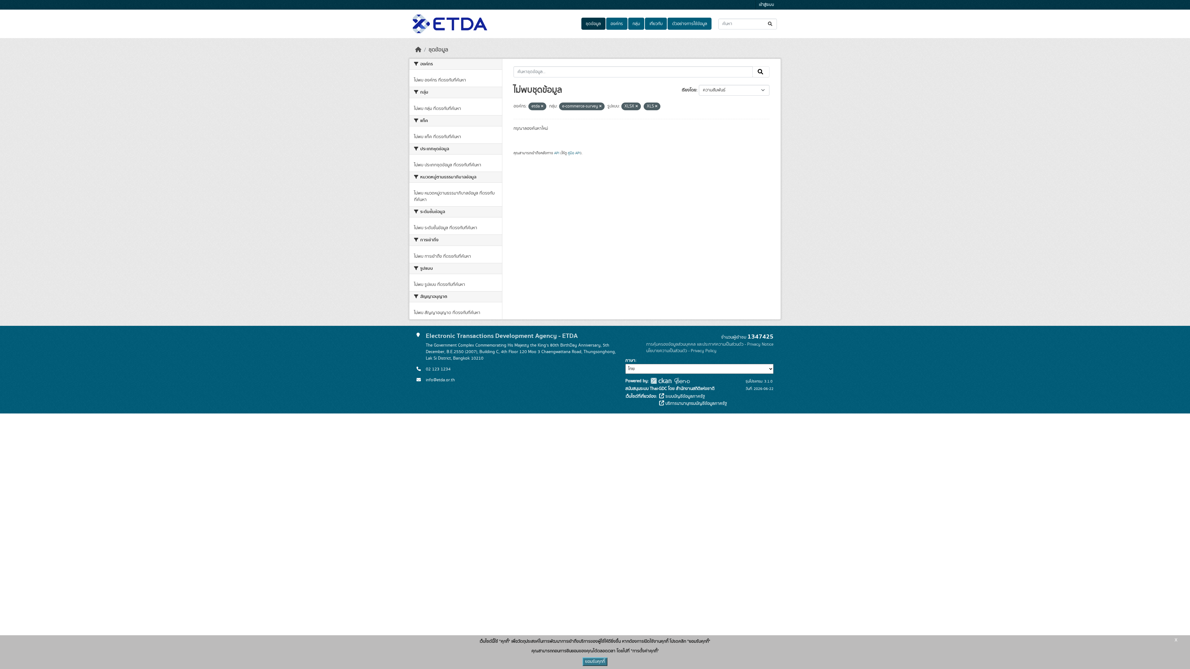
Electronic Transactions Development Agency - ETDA (502, 336)
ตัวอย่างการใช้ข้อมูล (689, 24)
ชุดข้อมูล (593, 24)
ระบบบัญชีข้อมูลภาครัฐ (684, 396)
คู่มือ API (574, 153)
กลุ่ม (636, 24)
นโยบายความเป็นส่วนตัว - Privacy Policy (681, 351)
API (556, 153)
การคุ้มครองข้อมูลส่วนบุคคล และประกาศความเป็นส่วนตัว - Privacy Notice (710, 344)
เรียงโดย (689, 90)
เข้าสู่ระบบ (766, 5)
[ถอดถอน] (542, 106)
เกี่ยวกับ (656, 24)
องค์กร (616, 24)
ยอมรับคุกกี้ (595, 661)
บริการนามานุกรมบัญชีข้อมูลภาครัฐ (695, 403)
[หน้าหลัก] (418, 50)
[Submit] (770, 24)
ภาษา (630, 360)
